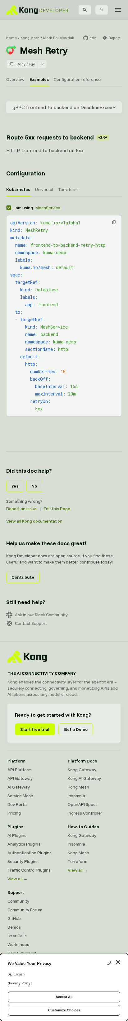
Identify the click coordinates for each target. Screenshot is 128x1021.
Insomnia (76, 795)
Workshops (18, 944)
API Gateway (20, 778)
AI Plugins (16, 835)
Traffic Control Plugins (29, 870)
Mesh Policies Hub (58, 37)
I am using (37, 207)
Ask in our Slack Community (41, 614)
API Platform (19, 769)
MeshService (47, 207)
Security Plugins (23, 861)
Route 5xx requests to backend (56, 137)
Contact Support (31, 623)
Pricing (14, 813)
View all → (17, 879)
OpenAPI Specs (83, 804)
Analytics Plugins (23, 844)
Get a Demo (76, 729)
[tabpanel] (64, 310)
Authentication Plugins (29, 852)
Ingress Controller (85, 813)
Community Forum (24, 910)
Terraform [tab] (68, 189)
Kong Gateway (82, 769)
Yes (14, 486)
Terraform (77, 861)
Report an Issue (21, 508)
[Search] (84, 10)
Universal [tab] (44, 189)
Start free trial (34, 729)
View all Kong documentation (34, 521)
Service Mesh (20, 795)
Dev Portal (17, 804)
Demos (14, 927)
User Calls (17, 936)
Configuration (25, 173)
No (34, 486)
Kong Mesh (30, 37)
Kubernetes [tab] (18, 189)
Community (18, 901)
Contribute (22, 577)
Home (11, 37)
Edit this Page (57, 508)
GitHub (14, 918)
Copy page (25, 64)
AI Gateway (18, 787)
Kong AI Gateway (84, 778)
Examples (39, 79)
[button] (114, 222)
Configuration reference (77, 79)
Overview (15, 79)
